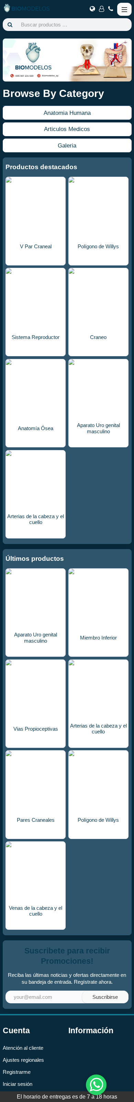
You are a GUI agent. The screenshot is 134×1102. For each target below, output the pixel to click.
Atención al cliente (23, 1048)
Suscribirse (105, 997)
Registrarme (17, 1072)
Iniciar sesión (17, 1084)
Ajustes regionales (23, 1060)
